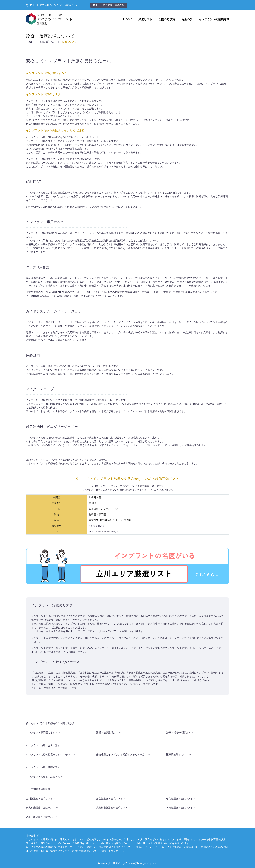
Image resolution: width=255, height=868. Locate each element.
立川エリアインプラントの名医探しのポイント (131, 863)
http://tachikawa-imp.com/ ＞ (104, 531)
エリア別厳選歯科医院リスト (42, 789)
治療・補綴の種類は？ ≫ (179, 732)
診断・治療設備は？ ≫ (108, 732)
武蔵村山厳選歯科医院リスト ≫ (113, 807)
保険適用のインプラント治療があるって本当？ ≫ (123, 754)
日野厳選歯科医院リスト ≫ (181, 807)
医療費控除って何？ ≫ (178, 754)
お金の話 (187, 19)
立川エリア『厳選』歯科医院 (108, 5)
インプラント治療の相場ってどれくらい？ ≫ (50, 754)
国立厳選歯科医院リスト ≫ (111, 798)
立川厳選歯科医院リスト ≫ (41, 798)
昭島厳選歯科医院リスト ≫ (181, 798)
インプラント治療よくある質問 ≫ (44, 776)
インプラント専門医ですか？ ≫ (43, 732)
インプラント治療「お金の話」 (43, 745)
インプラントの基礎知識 (214, 19)
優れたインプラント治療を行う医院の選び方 (50, 723)
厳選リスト (145, 19)
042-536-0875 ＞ (97, 525)
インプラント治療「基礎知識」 (43, 767)
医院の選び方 (167, 19)
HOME (127, 19)
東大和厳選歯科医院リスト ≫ (42, 807)
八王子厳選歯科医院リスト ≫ (42, 816)
